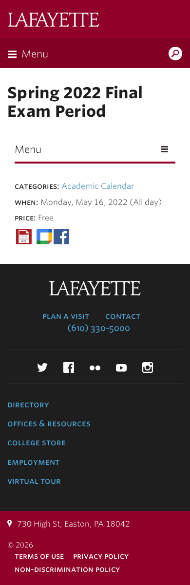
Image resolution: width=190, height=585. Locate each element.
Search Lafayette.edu (175, 54)
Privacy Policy (101, 556)
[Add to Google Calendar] (44, 236)
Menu (34, 54)
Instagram (147, 367)
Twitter (42, 367)
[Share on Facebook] (61, 236)
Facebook (68, 367)
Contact (122, 316)
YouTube (121, 367)
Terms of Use (39, 556)
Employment (33, 462)
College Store (36, 442)
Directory (28, 404)
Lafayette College (53, 21)
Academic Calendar (97, 186)
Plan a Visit (65, 316)
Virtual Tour (34, 481)
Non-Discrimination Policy (67, 569)
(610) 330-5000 (98, 328)
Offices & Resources (49, 423)
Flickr (95, 367)
